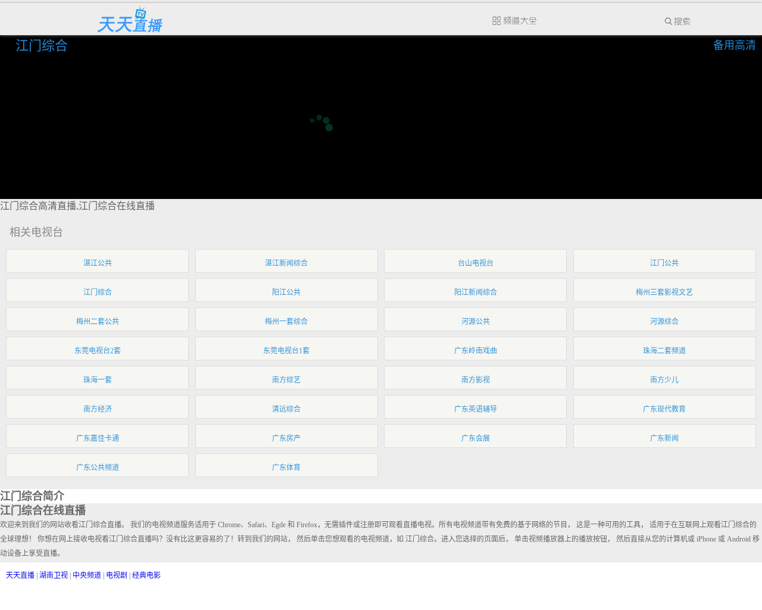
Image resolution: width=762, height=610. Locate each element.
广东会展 (475, 438)
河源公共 (475, 322)
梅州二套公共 (97, 322)
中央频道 (87, 575)
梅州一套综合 (286, 322)
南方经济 (97, 409)
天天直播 (20, 575)
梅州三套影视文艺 (664, 292)
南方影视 (475, 380)
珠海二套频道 (664, 351)
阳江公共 (286, 292)
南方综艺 (286, 380)
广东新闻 (664, 438)
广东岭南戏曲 (475, 351)
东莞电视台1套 (286, 351)
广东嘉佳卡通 (97, 438)
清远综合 (286, 409)
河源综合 (664, 322)
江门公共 (664, 263)
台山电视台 (476, 263)
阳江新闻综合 (475, 292)
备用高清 (734, 45)
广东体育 (286, 467)
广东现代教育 (664, 409)
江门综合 (43, 45)
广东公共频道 (97, 467)
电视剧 (116, 575)
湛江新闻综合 (286, 263)
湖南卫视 (53, 575)
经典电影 (146, 575)
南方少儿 (664, 380)
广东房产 (286, 438)
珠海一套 (97, 380)
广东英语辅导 (475, 409)
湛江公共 (97, 263)
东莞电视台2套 (97, 351)
